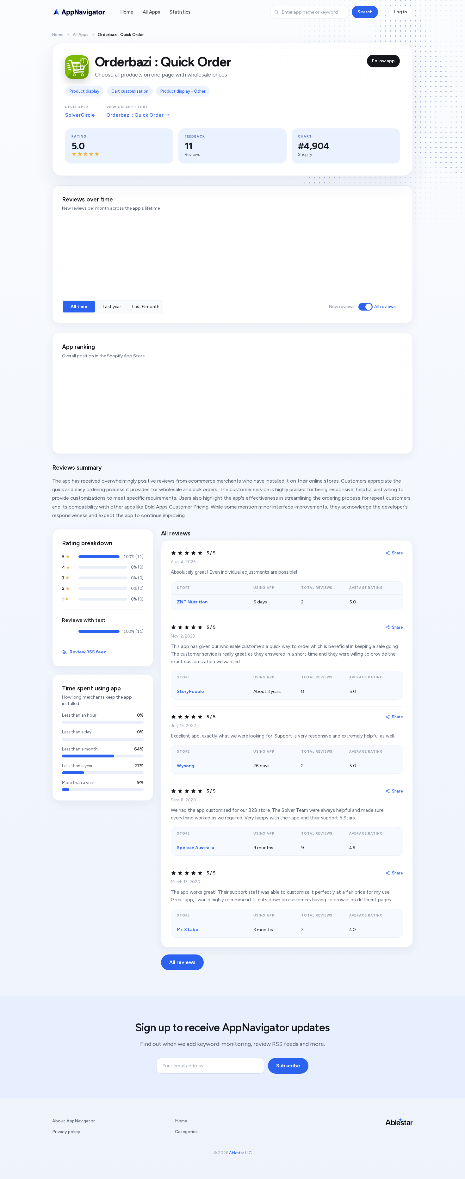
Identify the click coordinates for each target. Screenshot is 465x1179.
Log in (400, 12)
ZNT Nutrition (192, 602)
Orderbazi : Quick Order (135, 115)
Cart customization (129, 91)
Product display (84, 91)
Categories (186, 1131)
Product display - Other (182, 91)
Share (397, 553)
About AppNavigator (73, 1121)
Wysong (185, 766)
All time (79, 306)
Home (126, 12)
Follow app (383, 61)
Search (364, 12)
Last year (112, 306)
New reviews (342, 306)
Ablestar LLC (240, 1153)
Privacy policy (66, 1131)
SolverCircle (80, 115)
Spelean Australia (195, 847)
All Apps (151, 12)
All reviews (385, 306)
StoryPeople (190, 691)
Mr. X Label (188, 929)
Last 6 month (145, 306)
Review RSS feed (88, 652)
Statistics (180, 12)
